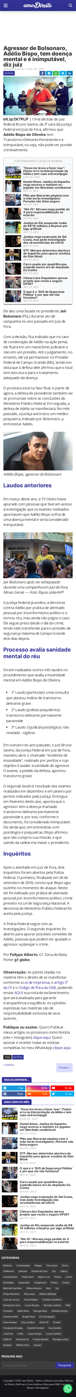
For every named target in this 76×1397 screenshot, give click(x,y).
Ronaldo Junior (60, 1339)
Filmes (54, 1282)
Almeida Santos (60, 1311)
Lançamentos (10, 1276)
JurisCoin (8, 1333)
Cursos (65, 1282)
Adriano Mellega (47, 1293)
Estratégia (8, 1282)
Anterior (9, 1064)
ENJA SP (44, 1322)
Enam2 (56, 1322)
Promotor (8, 1311)
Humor (57, 1276)
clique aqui (41, 1037)
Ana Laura (29, 1293)
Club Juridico (28, 1322)
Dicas (65, 1265)
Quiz (48, 1288)
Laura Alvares (32, 1305)
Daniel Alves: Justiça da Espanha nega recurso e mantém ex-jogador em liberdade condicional (47, 184)
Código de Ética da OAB (37, 987)
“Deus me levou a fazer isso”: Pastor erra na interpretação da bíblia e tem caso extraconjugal (45, 170)
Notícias (9, 73)
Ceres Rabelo (31, 1299)
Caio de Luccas (11, 1299)
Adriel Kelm (23, 1311)
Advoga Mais (40, 1311)
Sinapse (7, 1345)
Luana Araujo (34, 1333)
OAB (67, 1305)
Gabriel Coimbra (35, 1328)
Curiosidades (23, 1265)
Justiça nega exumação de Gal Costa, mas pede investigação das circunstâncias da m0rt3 (44, 239)
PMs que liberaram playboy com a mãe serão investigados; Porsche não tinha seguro (46, 198)
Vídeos (63, 1271)
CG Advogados (47, 1316)
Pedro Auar (27, 1276)
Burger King (28, 1316)
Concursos (51, 1265)
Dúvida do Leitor (11, 1305)
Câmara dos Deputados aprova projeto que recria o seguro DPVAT (45, 280)
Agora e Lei (44, 1276)
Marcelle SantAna (12, 1288)
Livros (69, 1276)
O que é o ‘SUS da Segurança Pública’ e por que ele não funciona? (43, 294)
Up (57, 1288)
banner (37, 1345)
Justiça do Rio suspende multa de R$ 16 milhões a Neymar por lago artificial (45, 225)
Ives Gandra (55, 1328)
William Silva (22, 1345)
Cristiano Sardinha (51, 1299)
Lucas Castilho (53, 1333)
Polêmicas (8, 1271)
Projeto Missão (40, 1339)
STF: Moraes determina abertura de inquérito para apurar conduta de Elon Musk (46, 253)
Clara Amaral (10, 1322)
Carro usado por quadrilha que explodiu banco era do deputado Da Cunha (46, 267)
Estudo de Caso (40, 1271)
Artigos (38, 1265)
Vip (54, 1271)
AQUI (18, 992)
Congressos (40, 1282)
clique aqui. (62, 1047)
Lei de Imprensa (36, 982)
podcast (23, 1271)
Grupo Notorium (11, 1293)
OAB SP (7, 1339)
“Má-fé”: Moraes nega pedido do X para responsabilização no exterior (46, 212)
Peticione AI (22, 1339)
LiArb (20, 1333)
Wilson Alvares (34, 1288)
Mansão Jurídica (52, 1305)
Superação (24, 1282)
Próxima (63, 1067)
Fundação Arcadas (13, 1328)
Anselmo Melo (10, 1316)
